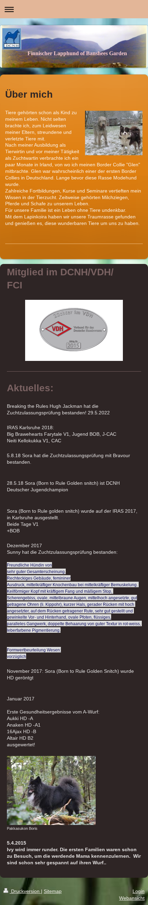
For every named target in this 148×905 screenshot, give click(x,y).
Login (139, 891)
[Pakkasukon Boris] (51, 790)
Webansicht (132, 898)
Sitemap (53, 891)
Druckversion (25, 891)
